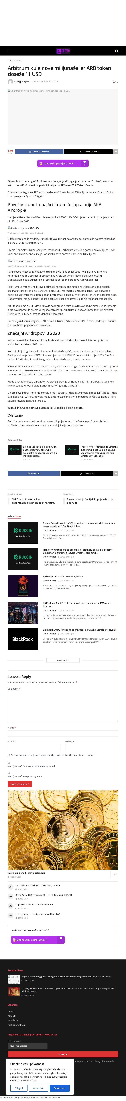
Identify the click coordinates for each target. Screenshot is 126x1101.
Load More (63, 660)
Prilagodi (19, 1088)
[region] (40, 1077)
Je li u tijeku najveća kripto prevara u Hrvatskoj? (37, 914)
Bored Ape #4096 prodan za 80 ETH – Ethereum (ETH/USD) (44, 894)
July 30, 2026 (29, 459)
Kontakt (12, 1015)
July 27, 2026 (64, 634)
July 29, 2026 (87, 459)
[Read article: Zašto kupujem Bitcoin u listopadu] (63, 830)
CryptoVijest (23, 81)
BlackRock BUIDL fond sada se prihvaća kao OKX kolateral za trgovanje (79, 629)
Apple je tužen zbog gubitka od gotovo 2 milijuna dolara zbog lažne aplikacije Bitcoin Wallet (66, 976)
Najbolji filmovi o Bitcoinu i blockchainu (34, 904)
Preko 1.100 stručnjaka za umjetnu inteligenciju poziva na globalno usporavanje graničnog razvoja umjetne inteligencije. (99, 451)
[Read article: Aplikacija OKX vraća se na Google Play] (23, 586)
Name (12, 727)
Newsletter (13, 1020)
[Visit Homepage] (63, 51)
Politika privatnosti (17, 1024)
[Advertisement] (63, 23)
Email (12, 741)
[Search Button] (116, 51)
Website (69, 741)
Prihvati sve (59, 1088)
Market (19, 60)
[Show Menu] (9, 51)
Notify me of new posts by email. (26, 776)
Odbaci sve (38, 1088)
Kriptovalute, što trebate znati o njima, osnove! (37, 885)
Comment (14, 688)
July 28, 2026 (64, 580)
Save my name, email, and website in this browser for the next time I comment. (54, 755)
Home (10, 60)
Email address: (15, 1040)
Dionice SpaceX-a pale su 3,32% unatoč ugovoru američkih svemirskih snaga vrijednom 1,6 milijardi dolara (40, 451)
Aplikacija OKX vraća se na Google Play (63, 576)
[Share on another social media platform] (115, 151)
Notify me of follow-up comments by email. (31, 766)
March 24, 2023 (41, 81)
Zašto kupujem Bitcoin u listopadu (26, 872)
